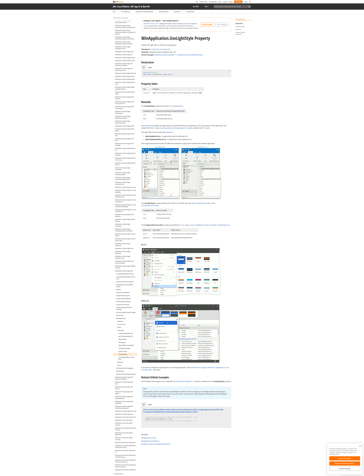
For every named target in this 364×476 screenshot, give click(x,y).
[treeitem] (123, 21)
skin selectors (206, 225)
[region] (344, 458)
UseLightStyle (190, 12)
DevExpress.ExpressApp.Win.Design (189, 55)
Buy (197, 1)
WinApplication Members (150, 441)
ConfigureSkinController (149, 205)
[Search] (249, 6)
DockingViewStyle (177, 106)
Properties (177, 12)
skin (182, 225)
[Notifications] (250, 1)
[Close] (360, 446)
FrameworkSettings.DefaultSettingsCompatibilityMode (173, 128)
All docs (196, 6)
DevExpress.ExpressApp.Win (144, 12)
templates (169, 132)
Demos (230, 1)
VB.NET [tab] (150, 68)
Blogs (219, 1)
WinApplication (164, 12)
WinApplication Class (148, 438)
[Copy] (229, 71)
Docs (114, 12)
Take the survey (207, 25)
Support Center (203, 1)
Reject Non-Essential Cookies (345, 463)
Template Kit (148, 126)
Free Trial (238, 2)
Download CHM (118, 473)
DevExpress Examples (184, 381)
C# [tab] (143, 68)
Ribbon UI (225, 225)
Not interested (222, 25)
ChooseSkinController (202, 203)
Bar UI (216, 225)
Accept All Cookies (345, 458)
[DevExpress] (118, 1)
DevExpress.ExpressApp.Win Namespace (155, 444)
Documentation (213, 1)
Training (225, 1)
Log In (245, 1)
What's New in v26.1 (152, 23)
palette (191, 225)
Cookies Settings (344, 468)
